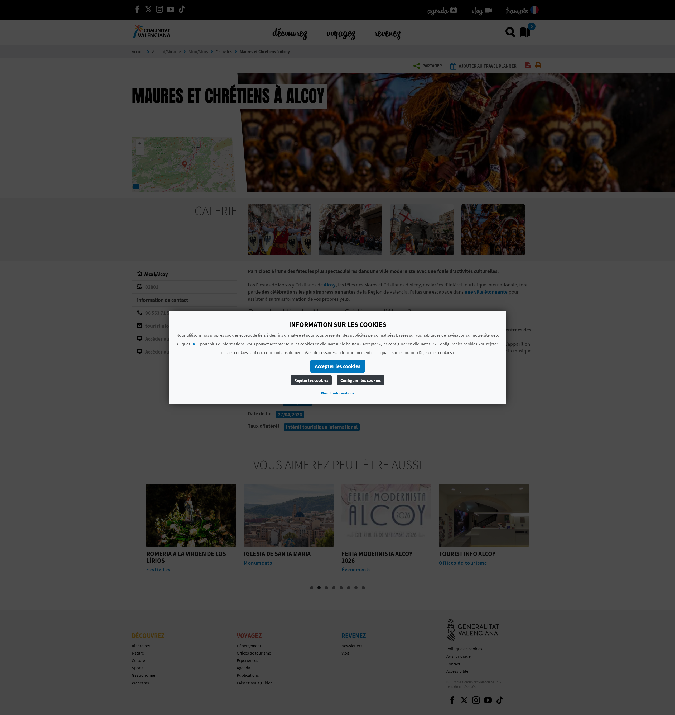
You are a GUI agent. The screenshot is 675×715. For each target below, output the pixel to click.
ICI (195, 343)
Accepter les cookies (337, 366)
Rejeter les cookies (311, 380)
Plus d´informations (337, 393)
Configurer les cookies (360, 380)
